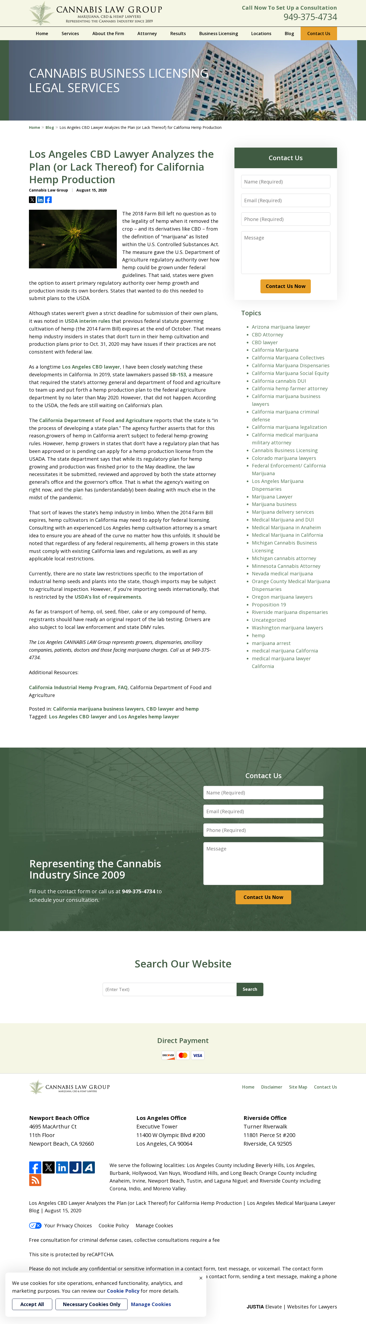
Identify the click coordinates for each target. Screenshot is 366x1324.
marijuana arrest (271, 643)
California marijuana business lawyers (98, 709)
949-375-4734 (310, 16)
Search (250, 989)
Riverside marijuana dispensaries (290, 612)
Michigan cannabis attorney (284, 558)
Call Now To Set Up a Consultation (289, 7)
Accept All (32, 1304)
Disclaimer (271, 1087)
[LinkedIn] (62, 1167)
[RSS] (35, 1180)
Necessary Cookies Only (91, 1304)
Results (178, 33)
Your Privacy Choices (68, 1225)
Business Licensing (218, 33)
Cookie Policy (114, 1225)
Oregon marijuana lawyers (282, 597)
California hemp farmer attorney (290, 388)
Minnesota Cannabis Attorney (286, 566)
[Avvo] (89, 1167)
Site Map (298, 1087)
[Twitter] (49, 1167)
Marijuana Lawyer (272, 496)
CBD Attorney (267, 334)
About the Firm (108, 33)
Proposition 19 (269, 604)
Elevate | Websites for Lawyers (292, 1306)
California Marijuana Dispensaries (291, 365)
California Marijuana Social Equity (290, 373)
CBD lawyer (160, 709)
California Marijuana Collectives (288, 357)
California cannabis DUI (279, 381)
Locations (261, 33)
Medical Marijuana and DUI (283, 519)
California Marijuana (275, 350)
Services (70, 33)
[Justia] (75, 1167)
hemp (192, 709)
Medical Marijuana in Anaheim (286, 527)
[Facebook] (35, 1167)
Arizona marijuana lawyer (281, 327)
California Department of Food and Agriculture (96, 420)
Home (42, 33)
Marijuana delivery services (283, 512)
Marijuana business (274, 504)
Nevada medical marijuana (282, 573)
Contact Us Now (285, 286)
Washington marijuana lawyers (287, 627)
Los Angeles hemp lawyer (148, 716)
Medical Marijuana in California (287, 535)
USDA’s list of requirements (107, 597)
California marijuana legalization (289, 427)
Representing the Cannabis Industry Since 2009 (95, 869)
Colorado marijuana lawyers (284, 458)
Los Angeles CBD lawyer (91, 366)
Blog (289, 33)
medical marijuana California (285, 650)
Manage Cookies (154, 1225)
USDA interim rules (87, 321)
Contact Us (318, 33)
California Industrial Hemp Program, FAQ (78, 687)
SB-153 (178, 374)
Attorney (147, 33)
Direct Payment (183, 1040)
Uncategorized (269, 620)
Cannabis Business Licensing (285, 450)
